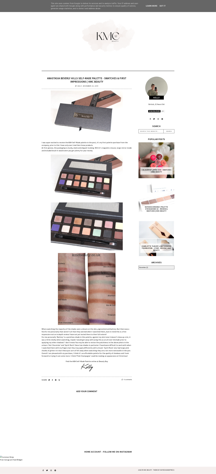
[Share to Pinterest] (56, 380)
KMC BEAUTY (147, 470)
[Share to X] (49, 380)
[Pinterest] (162, 119)
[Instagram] (158, 119)
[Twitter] (154, 119)
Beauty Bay (103, 361)
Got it (163, 6)
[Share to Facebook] (52, 380)
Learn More (151, 6)
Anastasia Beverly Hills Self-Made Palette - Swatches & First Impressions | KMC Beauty (86, 80)
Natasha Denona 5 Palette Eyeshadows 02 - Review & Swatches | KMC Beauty (156, 209)
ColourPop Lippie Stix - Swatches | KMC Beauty (156, 171)
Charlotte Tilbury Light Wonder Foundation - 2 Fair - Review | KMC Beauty (156, 248)
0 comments (128, 380)
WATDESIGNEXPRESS (167, 470)
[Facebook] (150, 119)
